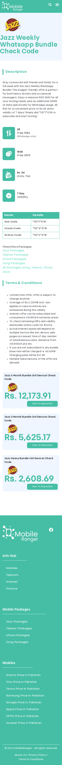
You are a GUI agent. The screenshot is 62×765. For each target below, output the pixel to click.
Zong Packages (14, 263)
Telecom (12, 575)
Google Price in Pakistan (24, 702)
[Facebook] (51, 530)
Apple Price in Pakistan (22, 709)
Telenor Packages (15, 255)
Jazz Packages (13, 250)
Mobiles (11, 568)
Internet (12, 582)
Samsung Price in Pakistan (25, 695)
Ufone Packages (14, 259)
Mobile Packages (16, 609)
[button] (50, 5)
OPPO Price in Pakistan (22, 716)
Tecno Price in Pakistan (23, 689)
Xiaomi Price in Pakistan (23, 675)
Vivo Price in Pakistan (21, 682)
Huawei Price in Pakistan (24, 723)
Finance (12, 588)
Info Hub (9, 556)
